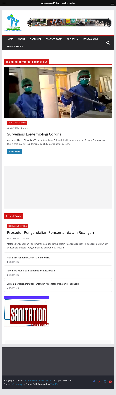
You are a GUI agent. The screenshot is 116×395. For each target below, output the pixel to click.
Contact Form (54, 39)
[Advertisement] (58, 187)
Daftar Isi (35, 39)
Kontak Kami (90, 39)
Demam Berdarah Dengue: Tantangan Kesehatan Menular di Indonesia (43, 283)
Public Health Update (17, 123)
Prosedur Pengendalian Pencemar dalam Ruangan (50, 232)
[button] (77, 39)
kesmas (26, 128)
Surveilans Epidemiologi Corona (34, 134)
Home (10, 39)
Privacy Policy (15, 46)
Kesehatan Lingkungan (17, 226)
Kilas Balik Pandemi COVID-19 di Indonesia (28, 257)
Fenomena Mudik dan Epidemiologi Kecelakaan (31, 270)
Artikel (71, 39)
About (21, 39)
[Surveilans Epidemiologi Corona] (58, 92)
